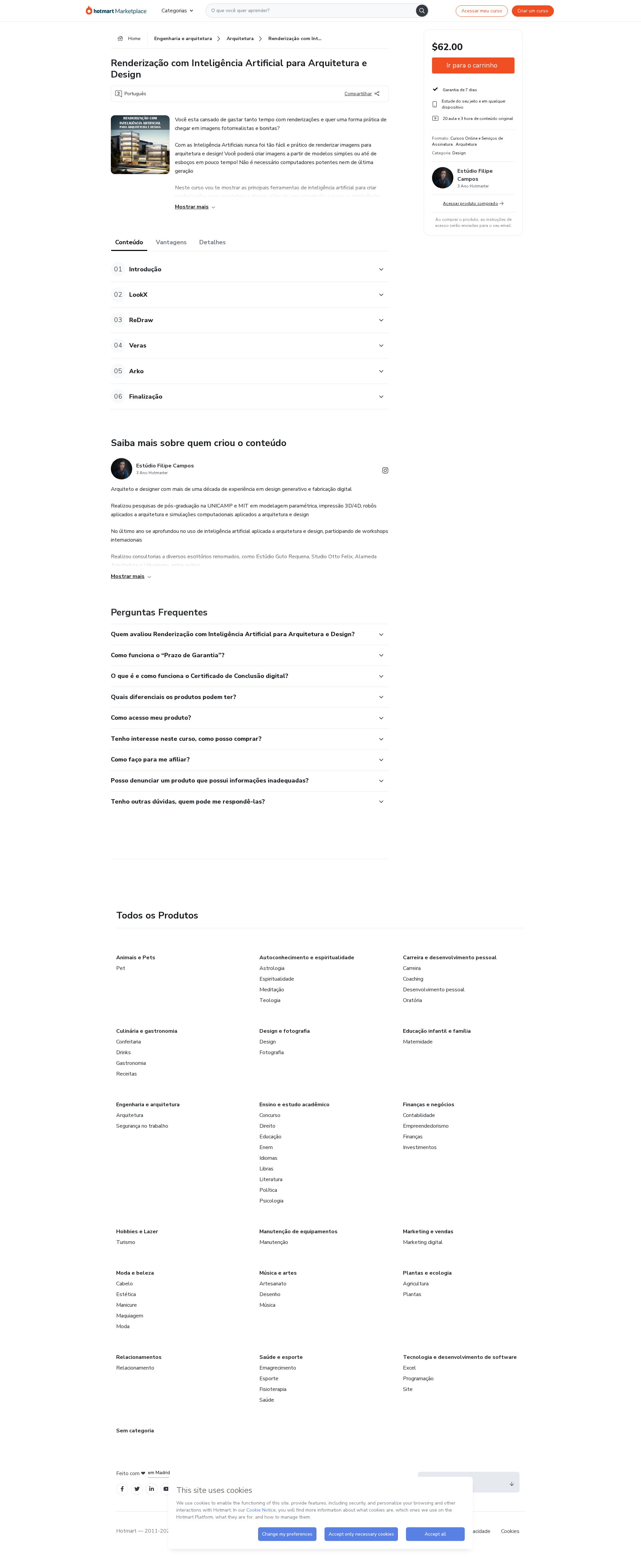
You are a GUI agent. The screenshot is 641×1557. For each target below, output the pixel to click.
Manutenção (273, 1242)
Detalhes (212, 242)
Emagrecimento (277, 1368)
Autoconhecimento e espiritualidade (306, 957)
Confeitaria (128, 1041)
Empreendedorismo (426, 1126)
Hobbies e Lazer (137, 1231)
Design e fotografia (284, 1031)
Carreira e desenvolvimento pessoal (450, 957)
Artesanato (272, 1283)
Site (408, 1389)
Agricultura (416, 1283)
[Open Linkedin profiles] (152, 1489)
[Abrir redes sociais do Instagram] (385, 471)
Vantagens (171, 242)
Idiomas (268, 1158)
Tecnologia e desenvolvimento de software (460, 1357)
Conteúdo (129, 242)
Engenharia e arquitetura (148, 1104)
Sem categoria (135, 1430)
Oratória (412, 1000)
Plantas (412, 1294)
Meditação (271, 989)
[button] (242, 269)
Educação (270, 1136)
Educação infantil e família (437, 1031)
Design (267, 1041)
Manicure (126, 1305)
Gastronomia (131, 1063)
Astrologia (271, 968)
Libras (266, 1168)
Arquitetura (129, 1115)
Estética (126, 1294)
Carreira (412, 968)
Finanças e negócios (428, 1104)
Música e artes (278, 1273)
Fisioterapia (272, 1389)
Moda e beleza (135, 1273)
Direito (267, 1126)
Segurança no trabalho (142, 1126)
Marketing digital (423, 1242)
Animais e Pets (135, 957)
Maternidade (418, 1041)
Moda (123, 1326)
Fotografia (271, 1052)
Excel (409, 1368)
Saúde (266, 1400)
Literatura (270, 1179)
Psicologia (271, 1201)
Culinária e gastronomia (146, 1031)
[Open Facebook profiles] (122, 1489)
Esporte (268, 1378)
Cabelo (124, 1283)
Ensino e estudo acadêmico (294, 1104)
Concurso (269, 1115)
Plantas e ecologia (427, 1273)
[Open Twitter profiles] (137, 1489)
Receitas (126, 1074)
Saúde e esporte (281, 1357)
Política (268, 1190)
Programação (418, 1378)
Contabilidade (419, 1115)
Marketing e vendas (428, 1231)
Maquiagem (129, 1315)
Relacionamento (135, 1368)
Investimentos (420, 1147)
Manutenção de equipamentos (298, 1231)
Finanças (413, 1136)
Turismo (125, 1242)
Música (267, 1305)
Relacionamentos (139, 1357)
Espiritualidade (276, 979)
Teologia (269, 1000)
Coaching (413, 979)
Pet (120, 968)
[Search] (422, 11)
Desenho (269, 1294)
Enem (266, 1147)
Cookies (510, 1531)
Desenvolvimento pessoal (434, 989)
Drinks (123, 1052)
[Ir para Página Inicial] (118, 10)
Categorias (174, 10)
